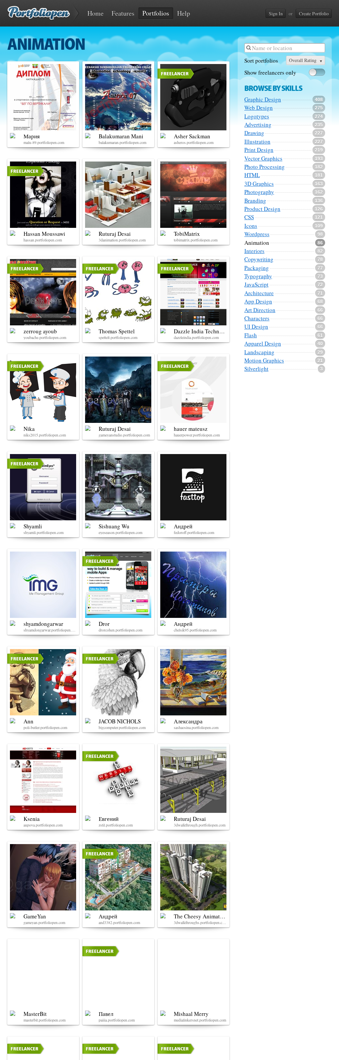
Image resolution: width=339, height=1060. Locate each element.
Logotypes (256, 116)
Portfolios (155, 13)
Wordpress (256, 234)
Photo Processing (264, 166)
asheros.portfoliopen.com (194, 142)
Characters (256, 318)
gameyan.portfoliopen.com (44, 922)
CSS (249, 217)
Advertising (257, 124)
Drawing (254, 133)
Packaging (256, 268)
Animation (256, 242)
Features (123, 13)
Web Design (258, 107)
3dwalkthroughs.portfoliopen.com (200, 922)
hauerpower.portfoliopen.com (197, 434)
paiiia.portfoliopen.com (117, 1020)
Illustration (257, 141)
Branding (255, 200)
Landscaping (259, 352)
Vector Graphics (263, 158)
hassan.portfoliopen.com (43, 239)
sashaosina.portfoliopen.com (196, 727)
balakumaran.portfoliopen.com (122, 142)
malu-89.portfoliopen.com (44, 142)
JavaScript (256, 284)
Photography (259, 192)
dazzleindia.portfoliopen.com (196, 337)
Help (183, 13)
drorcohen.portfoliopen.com (120, 629)
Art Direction (259, 310)
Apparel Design (262, 343)
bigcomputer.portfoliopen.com (122, 727)
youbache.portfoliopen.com (45, 337)
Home (95, 13)
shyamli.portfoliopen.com (44, 532)
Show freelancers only (270, 72)
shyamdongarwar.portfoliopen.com (50, 629)
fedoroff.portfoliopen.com (194, 532)
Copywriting (258, 259)
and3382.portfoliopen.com (119, 922)
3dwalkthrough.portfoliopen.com (199, 825)
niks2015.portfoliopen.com (45, 434)
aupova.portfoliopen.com (43, 825)
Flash (250, 335)
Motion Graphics (264, 360)
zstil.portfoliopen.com (116, 825)
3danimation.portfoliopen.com (122, 239)
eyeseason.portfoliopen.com (120, 532)
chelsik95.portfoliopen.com (195, 629)
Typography (258, 276)
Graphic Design (262, 99)
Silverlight (256, 368)
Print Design (258, 150)
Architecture (259, 293)
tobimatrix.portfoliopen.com (196, 239)
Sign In (276, 13)
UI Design (256, 326)
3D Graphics (259, 183)
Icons (250, 226)
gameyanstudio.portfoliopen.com (124, 434)
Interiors (254, 251)
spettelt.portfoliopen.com (118, 337)
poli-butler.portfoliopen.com (45, 727)
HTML (252, 175)
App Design (258, 301)
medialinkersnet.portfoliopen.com (200, 1020)
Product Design (262, 209)
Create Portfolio (314, 13)
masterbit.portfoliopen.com (45, 1020)
